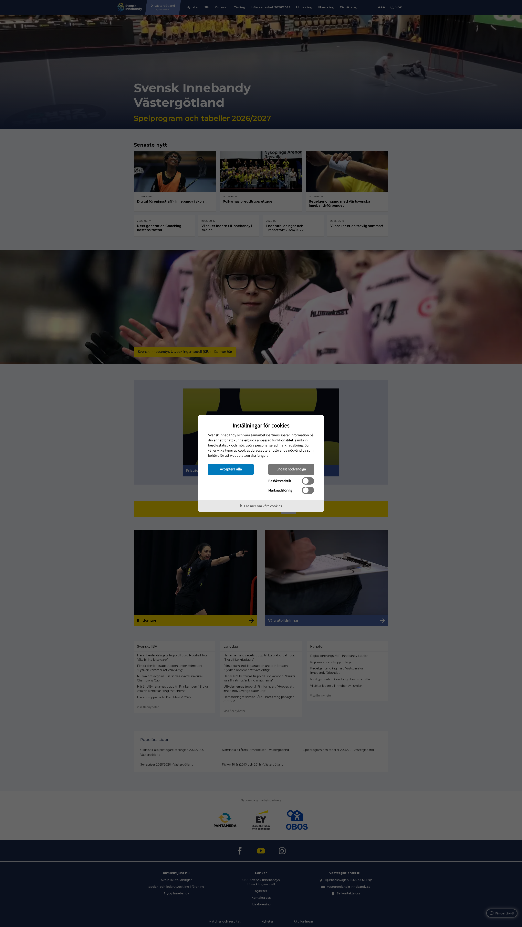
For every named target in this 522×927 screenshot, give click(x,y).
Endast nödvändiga (291, 469)
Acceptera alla (231, 469)
